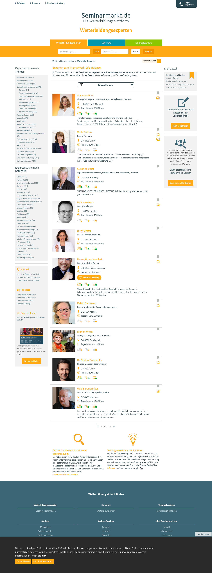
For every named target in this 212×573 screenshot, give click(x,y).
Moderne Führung (23, 303)
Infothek (21, 3)
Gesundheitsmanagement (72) (31, 96)
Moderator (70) (22, 217)
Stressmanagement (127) (29, 102)
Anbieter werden (45, 531)
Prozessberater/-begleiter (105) (29, 201)
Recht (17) (21, 145)
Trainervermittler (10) (25, 245)
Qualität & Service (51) (25, 142)
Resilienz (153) (25, 99)
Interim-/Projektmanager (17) (28, 239)
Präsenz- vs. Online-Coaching (28, 277)
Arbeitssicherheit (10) (25, 77)
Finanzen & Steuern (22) (26, 84)
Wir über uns (166, 531)
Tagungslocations (143, 42)
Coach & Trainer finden (46, 511)
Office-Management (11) (26, 127)
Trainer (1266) (22, 180)
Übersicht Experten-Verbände (28, 274)
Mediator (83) (22, 211)
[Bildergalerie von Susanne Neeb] (158, 98)
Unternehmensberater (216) (27, 183)
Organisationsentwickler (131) (28, 198)
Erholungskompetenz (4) (28, 93)
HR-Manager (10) (23, 242)
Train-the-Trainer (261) (25, 151)
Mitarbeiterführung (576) (26, 124)
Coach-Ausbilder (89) (25, 205)
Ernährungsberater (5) (25, 257)
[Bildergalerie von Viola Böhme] (158, 139)
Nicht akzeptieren (42, 561)
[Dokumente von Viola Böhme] (158, 134)
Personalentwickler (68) (26, 220)
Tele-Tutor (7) (22, 251)
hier (44, 555)
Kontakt (166, 527)
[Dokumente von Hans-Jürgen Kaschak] (158, 262)
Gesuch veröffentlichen (180, 183)
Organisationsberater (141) (27, 195)
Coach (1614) (22, 177)
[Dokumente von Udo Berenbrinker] (158, 391)
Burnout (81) (24, 90)
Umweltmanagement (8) (26, 154)
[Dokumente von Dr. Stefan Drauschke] (158, 362)
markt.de (106, 18)
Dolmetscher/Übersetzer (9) (27, 248)
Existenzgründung (56, 3)
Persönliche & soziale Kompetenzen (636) (30, 134)
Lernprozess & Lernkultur (26, 294)
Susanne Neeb (85, 95)
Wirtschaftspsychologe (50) (27, 229)
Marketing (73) (22, 118)
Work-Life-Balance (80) (28, 108)
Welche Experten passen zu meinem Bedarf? (31, 318)
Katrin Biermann (86, 303)
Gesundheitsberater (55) (26, 226)
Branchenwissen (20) (25, 80)
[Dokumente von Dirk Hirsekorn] (158, 205)
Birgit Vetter (84, 230)
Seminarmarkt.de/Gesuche (65, 475)
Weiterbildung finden (106, 511)
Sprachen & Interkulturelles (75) (29, 148)
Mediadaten (45, 527)
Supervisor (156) (23, 192)
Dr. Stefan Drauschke (89, 360)
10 (110, 426)
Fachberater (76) (23, 214)
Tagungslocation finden (166, 511)
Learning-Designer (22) (26, 233)
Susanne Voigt (85, 168)
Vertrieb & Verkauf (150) (26, 161)
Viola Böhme (84, 132)
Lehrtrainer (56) (23, 223)
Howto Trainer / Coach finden (28, 280)
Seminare (106, 42)
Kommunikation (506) (25, 115)
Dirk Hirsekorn (85, 202)
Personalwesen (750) (25, 130)
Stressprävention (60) (27, 105)
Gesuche (36, 3)
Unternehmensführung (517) (28, 158)
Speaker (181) (22, 186)
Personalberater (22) (25, 236)
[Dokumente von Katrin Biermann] (158, 306)
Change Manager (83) (25, 208)
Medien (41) (21, 121)
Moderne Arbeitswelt (25, 300)
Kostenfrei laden (31, 361)
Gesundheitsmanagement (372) (29, 87)
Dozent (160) (22, 189)
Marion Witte (84, 331)
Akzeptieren (23, 561)
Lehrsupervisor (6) (24, 254)
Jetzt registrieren (180, 126)
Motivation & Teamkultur (26, 297)
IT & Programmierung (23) (27, 112)
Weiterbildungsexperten (63, 61)
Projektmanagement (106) (27, 139)
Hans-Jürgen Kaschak (89, 259)
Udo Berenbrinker (87, 388)
